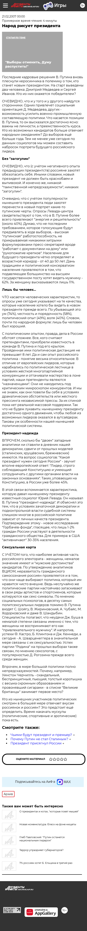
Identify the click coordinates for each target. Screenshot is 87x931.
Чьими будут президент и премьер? (41, 735)
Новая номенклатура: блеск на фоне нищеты (47, 824)
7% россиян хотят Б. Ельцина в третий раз (45, 862)
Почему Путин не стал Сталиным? (39, 739)
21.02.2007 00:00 (13, 16)
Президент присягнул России (36, 743)
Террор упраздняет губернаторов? (41, 850)
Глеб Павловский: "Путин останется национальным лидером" (42, 839)
